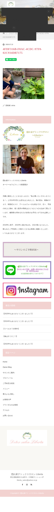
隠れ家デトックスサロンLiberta (32, 493)
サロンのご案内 (26, 12)
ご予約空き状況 (17, 20)
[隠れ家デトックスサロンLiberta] (27, 444)
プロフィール (38, 20)
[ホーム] (4, 32)
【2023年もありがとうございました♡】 (18, 344)
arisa (13, 105)
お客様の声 (9, 28)
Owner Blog (27, 36)
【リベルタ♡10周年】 (11, 329)
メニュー (6, 389)
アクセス (26, 28)
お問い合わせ (44, 28)
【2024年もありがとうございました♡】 (18, 321)
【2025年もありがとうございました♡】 (18, 314)
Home (8, 12)
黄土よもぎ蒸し (8, 394)
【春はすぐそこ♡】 (10, 336)
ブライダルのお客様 (10, 405)
